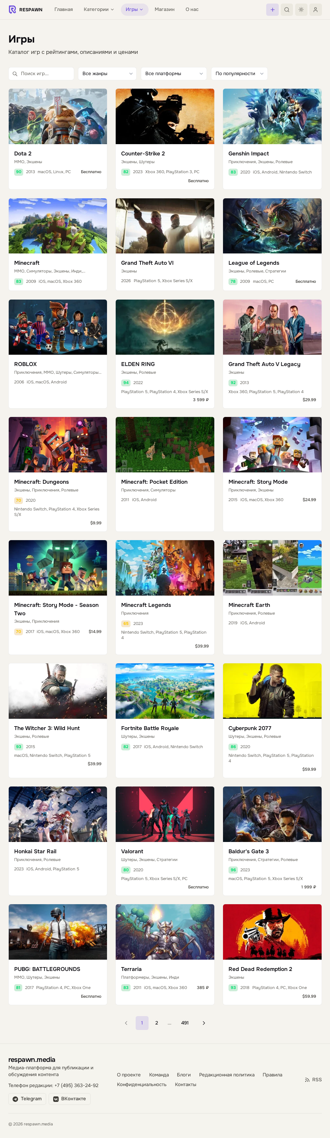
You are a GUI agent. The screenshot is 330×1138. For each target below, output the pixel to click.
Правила (272, 1075)
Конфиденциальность (142, 1085)
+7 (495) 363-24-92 (76, 1086)
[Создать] (272, 10)
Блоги (184, 1075)
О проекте (129, 1075)
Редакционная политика (227, 1075)
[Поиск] (287, 10)
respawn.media (31, 1059)
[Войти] (315, 10)
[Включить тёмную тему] (301, 10)
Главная (63, 9)
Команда (159, 1075)
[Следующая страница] (204, 1023)
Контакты (185, 1085)
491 (185, 1023)
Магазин (165, 9)
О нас (192, 9)
